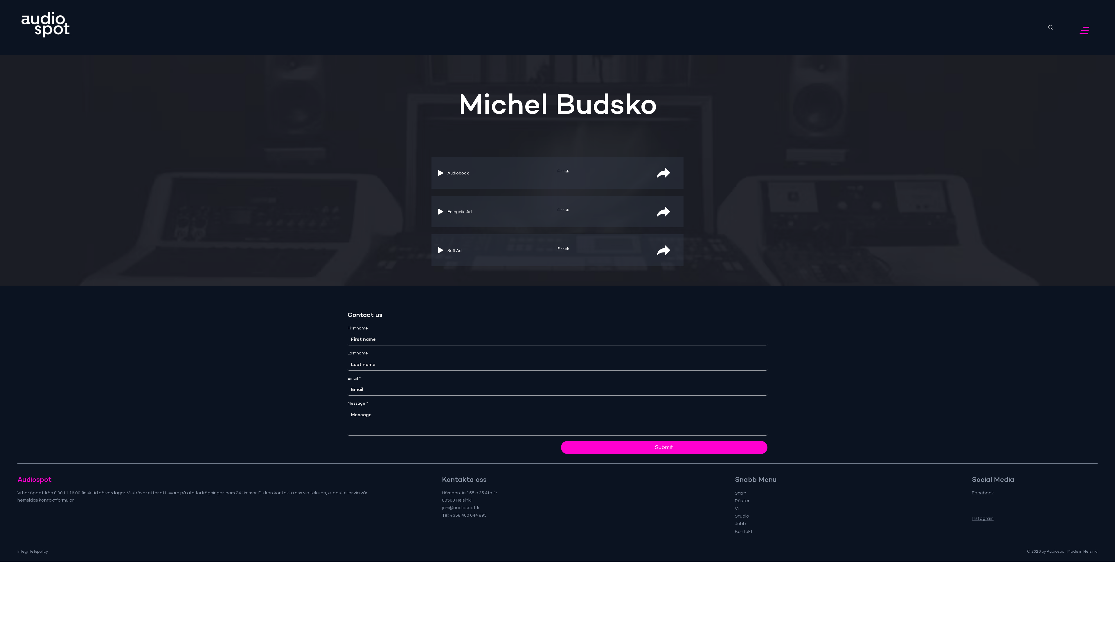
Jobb (740, 523)
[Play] (440, 173)
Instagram (983, 518)
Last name (358, 353)
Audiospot (34, 479)
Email (354, 378)
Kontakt (744, 531)
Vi (737, 508)
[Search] (1051, 27)
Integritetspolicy (32, 551)
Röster (742, 500)
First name (358, 328)
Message (358, 403)
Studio (742, 516)
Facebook (983, 493)
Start (740, 493)
